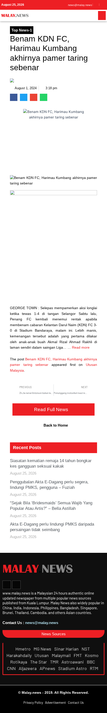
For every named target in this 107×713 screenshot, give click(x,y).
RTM (94, 668)
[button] (102, 15)
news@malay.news (41, 623)
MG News (43, 649)
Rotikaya (19, 662)
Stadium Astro (73, 668)
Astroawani (73, 662)
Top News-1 (21, 30)
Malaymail (62, 655)
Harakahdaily (19, 655)
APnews (48, 668)
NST (86, 649)
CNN (12, 668)
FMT (78, 655)
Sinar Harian (67, 649)
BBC (91, 662)
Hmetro (23, 649)
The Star (39, 662)
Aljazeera (28, 668)
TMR (54, 662)
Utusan (42, 655)
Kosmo (92, 655)
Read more (81, 347)
